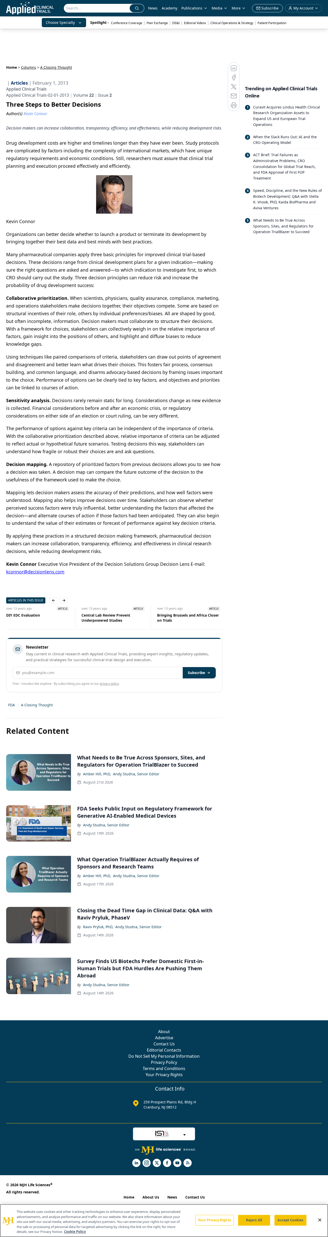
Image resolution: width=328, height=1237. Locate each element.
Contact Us (164, 1044)
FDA (11, 704)
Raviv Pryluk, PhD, (98, 926)
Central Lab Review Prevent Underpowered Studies (105, 618)
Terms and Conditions (164, 1068)
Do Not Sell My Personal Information (164, 1056)
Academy (169, 8)
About (164, 1031)
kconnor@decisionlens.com (35, 572)
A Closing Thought (37, 704)
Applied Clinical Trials (26, 89)
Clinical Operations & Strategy (231, 23)
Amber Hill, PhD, (97, 773)
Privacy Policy (164, 1062)
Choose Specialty (60, 22)
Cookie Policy (75, 1231)
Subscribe (196, 672)
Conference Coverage (126, 23)
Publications (191, 8)
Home (11, 67)
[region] (164, 1220)
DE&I (176, 23)
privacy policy (109, 683)
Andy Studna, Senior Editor (136, 773)
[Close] (319, 1220)
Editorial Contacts (164, 1050)
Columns (28, 67)
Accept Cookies (290, 1220)
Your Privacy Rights (164, 1074)
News (153, 8)
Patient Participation (272, 23)
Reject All (254, 1220)
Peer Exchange (157, 23)
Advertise (164, 1038)
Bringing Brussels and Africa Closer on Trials (188, 618)
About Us (150, 1197)
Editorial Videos (195, 23)
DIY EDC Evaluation (23, 615)
